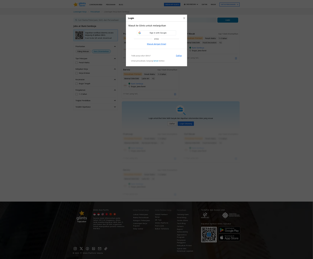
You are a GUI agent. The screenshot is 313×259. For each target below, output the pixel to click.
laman (156, 61)
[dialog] (156, 40)
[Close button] (184, 18)
